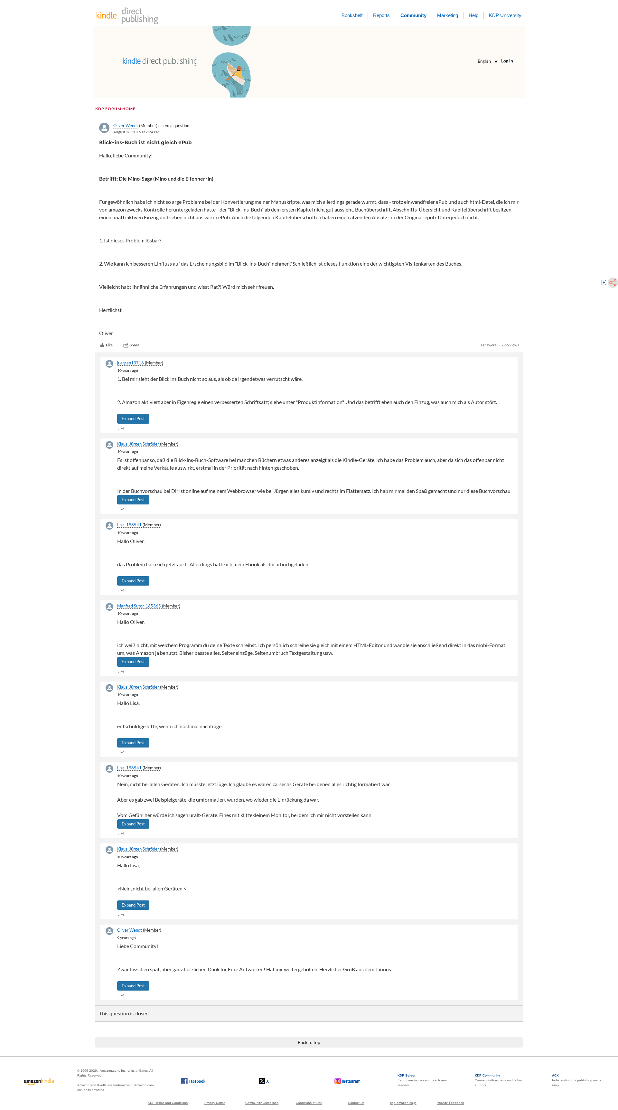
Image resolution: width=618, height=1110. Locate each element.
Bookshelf (352, 15)
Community (413, 15)
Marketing (447, 15)
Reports (381, 15)
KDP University (505, 15)
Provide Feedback (450, 1103)
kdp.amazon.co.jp (403, 1103)
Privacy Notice (214, 1103)
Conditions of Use (309, 1103)
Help (473, 15)
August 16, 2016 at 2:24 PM (136, 131)
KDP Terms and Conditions (168, 1103)
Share (134, 345)
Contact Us (356, 1103)
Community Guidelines (261, 1103)
